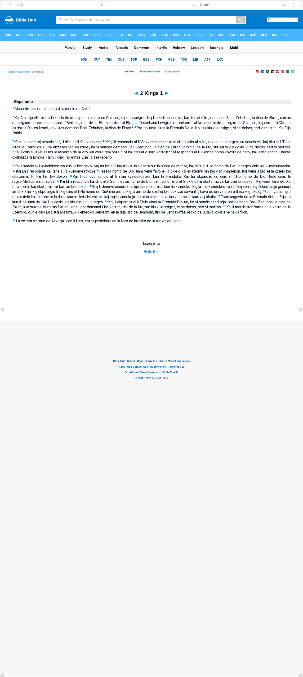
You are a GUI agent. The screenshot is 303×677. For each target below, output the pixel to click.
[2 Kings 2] (297, 320)
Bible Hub (152, 251)
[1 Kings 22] (6, 320)
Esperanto (24, 71)
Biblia (12, 71)
